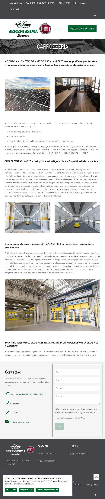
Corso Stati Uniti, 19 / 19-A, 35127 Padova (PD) (26, 394)
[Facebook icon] (95, 15)
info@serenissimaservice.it (19, 422)
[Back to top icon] (96, 477)
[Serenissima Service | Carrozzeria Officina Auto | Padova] (30, 29)
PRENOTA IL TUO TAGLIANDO (82, 28)
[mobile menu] (60, 28)
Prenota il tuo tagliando (77, 3)
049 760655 (14, 403)
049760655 (15, 9)
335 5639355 (14, 413)
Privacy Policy (80, 418)
